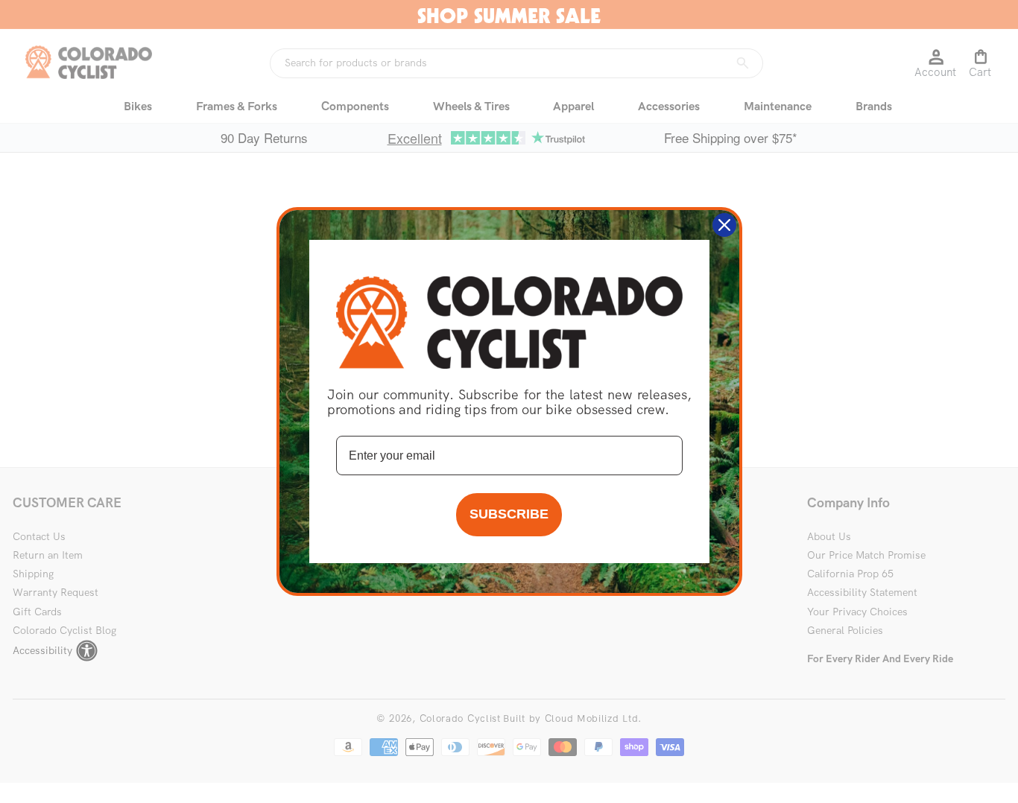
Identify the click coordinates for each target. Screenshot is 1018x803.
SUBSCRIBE (509, 514)
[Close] (724, 225)
